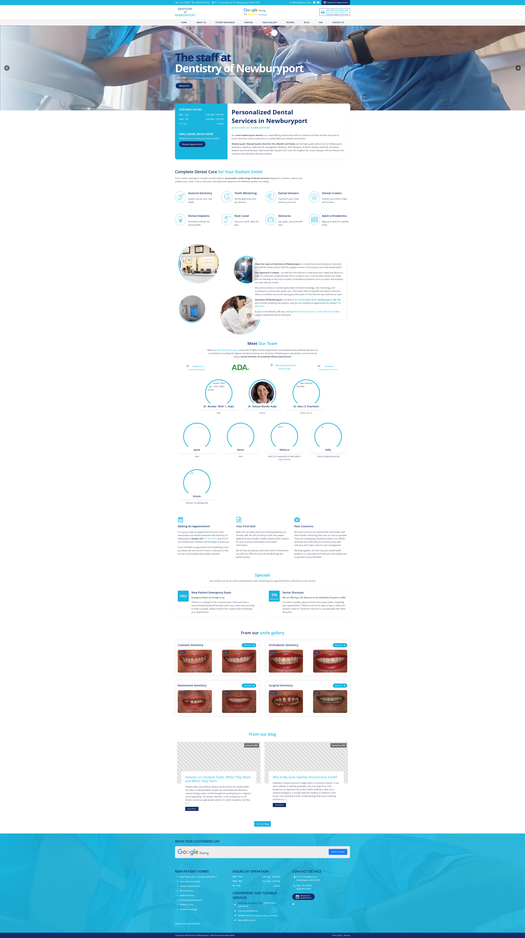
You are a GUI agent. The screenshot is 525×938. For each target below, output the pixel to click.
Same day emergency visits (250, 902)
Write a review (338, 851)
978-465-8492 (210, 538)
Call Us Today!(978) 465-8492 (304, 887)
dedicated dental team (226, 350)
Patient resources (225, 22)
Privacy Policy (337, 935)
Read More (192, 809)
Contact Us (338, 22)
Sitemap (347, 935)
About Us (201, 22)
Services (248, 22)
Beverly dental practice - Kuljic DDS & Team (314, 311)
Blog (306, 22)
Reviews (290, 22)
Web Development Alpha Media (222, 935)
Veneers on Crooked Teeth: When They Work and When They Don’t (218, 779)
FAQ (321, 22)
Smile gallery (269, 22)
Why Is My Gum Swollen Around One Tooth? (305, 777)
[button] (335, 2)
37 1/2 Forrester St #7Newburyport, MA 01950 (308, 878)
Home (184, 22)
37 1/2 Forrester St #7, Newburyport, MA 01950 (237, 2)
